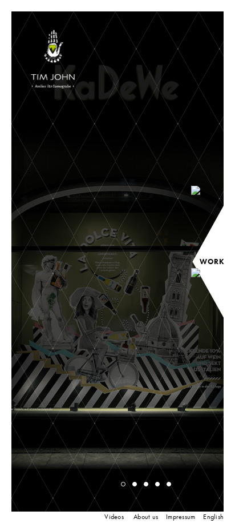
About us (145, 516)
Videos (114, 516)
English (213, 516)
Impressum (180, 516)
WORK (212, 261)
